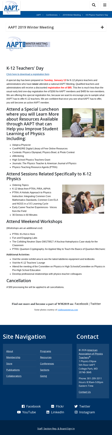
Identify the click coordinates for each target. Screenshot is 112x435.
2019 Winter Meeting (72, 15)
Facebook (81, 304)
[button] (31, 406)
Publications (13, 369)
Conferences (52, 15)
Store (9, 363)
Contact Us (85, 392)
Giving (43, 376)
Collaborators (13, 376)
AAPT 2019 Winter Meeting (32, 27)
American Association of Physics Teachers (91, 353)
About (9, 351)
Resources (45, 357)
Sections (44, 369)
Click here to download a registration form (27, 74)
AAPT (38, 15)
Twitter (95, 304)
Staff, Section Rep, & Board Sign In (56, 428)
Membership (13, 357)
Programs (45, 351)
